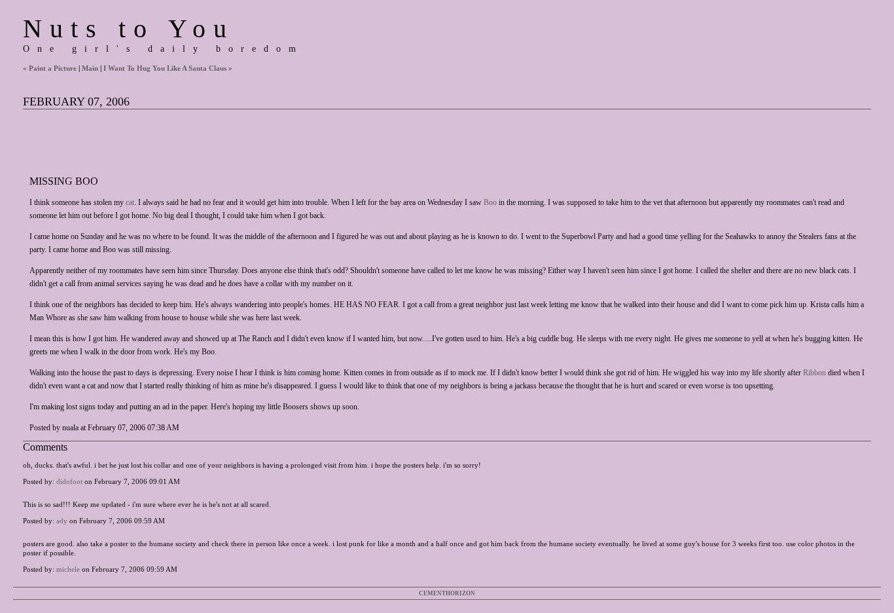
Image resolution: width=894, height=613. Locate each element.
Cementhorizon (447, 593)
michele (68, 569)
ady (61, 521)
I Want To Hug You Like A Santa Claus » (167, 68)
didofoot (69, 481)
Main (90, 68)
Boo (490, 202)
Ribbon (814, 372)
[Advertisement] (261, 138)
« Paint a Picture (50, 68)
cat (130, 202)
